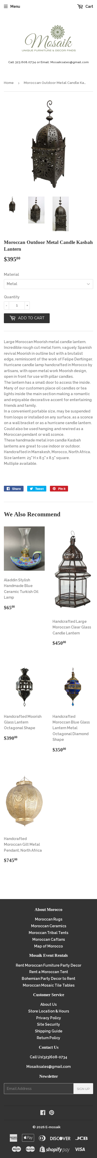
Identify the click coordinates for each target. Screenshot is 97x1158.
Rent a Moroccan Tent (48, 972)
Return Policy (48, 1038)
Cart (89, 6)
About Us (48, 1004)
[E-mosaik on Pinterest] (51, 1113)
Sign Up (83, 1089)
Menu (15, 6)
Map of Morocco (48, 946)
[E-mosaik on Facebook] (43, 1113)
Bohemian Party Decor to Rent (48, 978)
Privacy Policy (48, 1018)
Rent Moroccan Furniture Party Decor (48, 965)
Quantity (12, 297)
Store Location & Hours (48, 1011)
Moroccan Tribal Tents (48, 933)
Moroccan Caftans (48, 939)
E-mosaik (53, 1127)
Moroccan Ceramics (48, 926)
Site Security (48, 1024)
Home (9, 83)
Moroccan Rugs (48, 919)
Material (11, 274)
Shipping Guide (48, 1031)
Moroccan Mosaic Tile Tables (48, 985)
